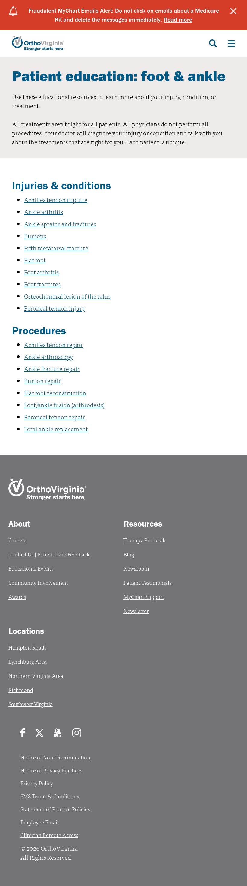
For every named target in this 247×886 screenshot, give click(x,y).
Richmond (20, 689)
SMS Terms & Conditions (49, 796)
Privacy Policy (36, 783)
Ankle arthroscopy (48, 357)
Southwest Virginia (30, 704)
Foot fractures (42, 284)
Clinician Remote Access (49, 835)
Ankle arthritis (43, 212)
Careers (17, 540)
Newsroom (136, 568)
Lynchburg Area (27, 661)
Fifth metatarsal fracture (56, 248)
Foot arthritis (41, 272)
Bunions (35, 236)
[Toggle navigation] (231, 43)
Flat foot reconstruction (55, 393)
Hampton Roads (27, 647)
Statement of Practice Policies (55, 809)
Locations (26, 631)
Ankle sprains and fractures (60, 224)
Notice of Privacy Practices (51, 770)
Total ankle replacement (56, 429)
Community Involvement (38, 582)
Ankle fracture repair (52, 369)
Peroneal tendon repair (54, 417)
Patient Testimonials (147, 582)
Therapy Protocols (145, 540)
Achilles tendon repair (53, 344)
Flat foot (35, 260)
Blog (129, 554)
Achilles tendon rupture (55, 200)
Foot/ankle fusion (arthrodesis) (64, 405)
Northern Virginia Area (35, 675)
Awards (17, 596)
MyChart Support (144, 596)
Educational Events (30, 568)
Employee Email (39, 822)
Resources (143, 523)
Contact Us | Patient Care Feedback (49, 554)
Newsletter (136, 610)
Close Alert (233, 11)
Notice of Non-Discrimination (55, 757)
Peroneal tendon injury (54, 308)
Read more (178, 19)
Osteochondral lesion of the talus (67, 296)
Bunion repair (42, 381)
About (19, 523)
